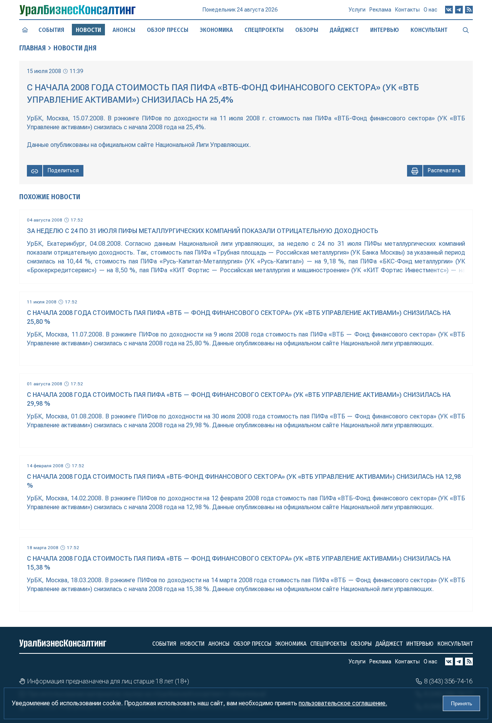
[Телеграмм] (459, 9)
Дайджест (344, 29)
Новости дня (74, 48)
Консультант (429, 29)
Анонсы (124, 29)
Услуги (357, 10)
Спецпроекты (264, 29)
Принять (461, 703)
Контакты (407, 10)
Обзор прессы (167, 29)
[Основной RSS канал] (469, 9)
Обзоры (306, 29)
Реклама (380, 10)
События (51, 29)
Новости (192, 643)
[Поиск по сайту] (466, 29)
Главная (32, 48)
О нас (430, 10)
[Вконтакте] (449, 9)
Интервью (384, 29)
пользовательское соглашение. (343, 703)
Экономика (216, 29)
